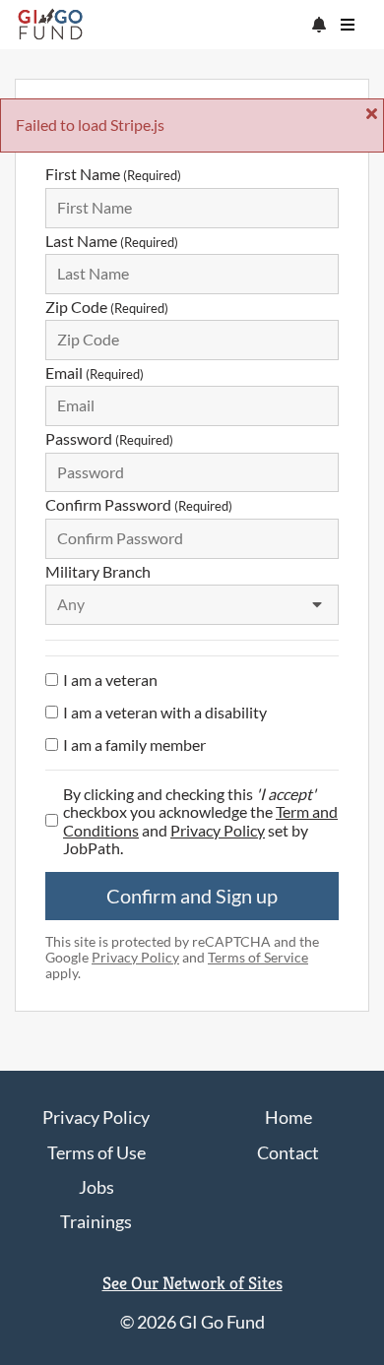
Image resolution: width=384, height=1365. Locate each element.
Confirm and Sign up (192, 895)
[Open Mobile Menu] (347, 24)
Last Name (111, 240)
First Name (113, 173)
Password (109, 438)
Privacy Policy (217, 830)
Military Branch (98, 571)
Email (94, 372)
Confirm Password (138, 504)
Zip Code (106, 306)
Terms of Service (258, 957)
